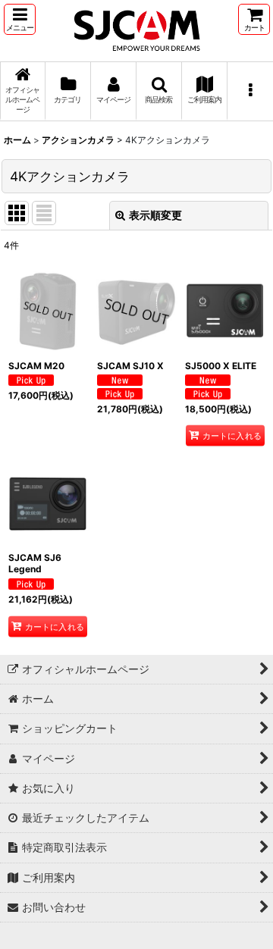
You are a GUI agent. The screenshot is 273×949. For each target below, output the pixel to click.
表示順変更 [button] (155, 214)
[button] (20, 19)
